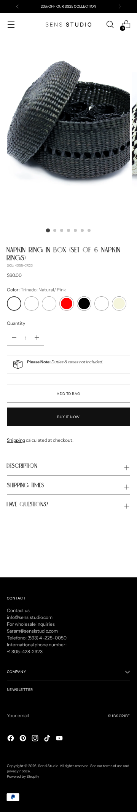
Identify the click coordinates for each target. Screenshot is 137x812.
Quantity (16, 323)
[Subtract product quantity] (37, 337)
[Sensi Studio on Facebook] (11, 739)
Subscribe (119, 716)
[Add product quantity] (14, 337)
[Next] (120, 6)
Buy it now (68, 417)
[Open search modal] (110, 24)
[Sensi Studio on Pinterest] (23, 739)
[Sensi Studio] (68, 24)
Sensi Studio (48, 766)
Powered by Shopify (23, 776)
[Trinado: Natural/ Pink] (14, 303)
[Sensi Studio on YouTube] (60, 739)
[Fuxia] (101, 303)
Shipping (16, 440)
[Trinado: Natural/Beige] (49, 303)
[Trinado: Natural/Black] (31, 303)
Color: (36, 290)
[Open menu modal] (11, 24)
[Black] (84, 303)
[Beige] (119, 303)
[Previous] (17, 6)
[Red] (66, 303)
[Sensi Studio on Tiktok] (48, 739)
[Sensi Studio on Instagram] (35, 739)
